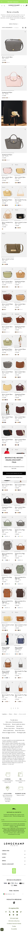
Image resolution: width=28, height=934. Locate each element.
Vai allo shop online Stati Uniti (14, 473)
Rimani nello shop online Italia (14, 477)
